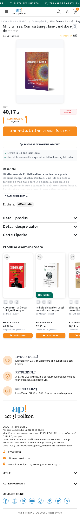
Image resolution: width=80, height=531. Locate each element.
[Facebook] (6, 501)
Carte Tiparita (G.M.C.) (15, 21)
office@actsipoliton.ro (19, 458)
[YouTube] (32, 501)
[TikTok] (40, 501)
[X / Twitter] (58, 501)
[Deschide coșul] (75, 12)
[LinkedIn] (23, 501)
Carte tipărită (39, 21)
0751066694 (14, 451)
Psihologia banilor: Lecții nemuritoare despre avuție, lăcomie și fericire (50, 309)
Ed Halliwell (13, 36)
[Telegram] (67, 501)
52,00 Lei (41, 326)
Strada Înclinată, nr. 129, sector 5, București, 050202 (35, 464)
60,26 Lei (8, 326)
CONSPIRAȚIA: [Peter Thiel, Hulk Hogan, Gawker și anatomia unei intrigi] (17, 309)
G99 (60, 512)
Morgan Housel (46, 314)
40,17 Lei (74, 326)
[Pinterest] (49, 501)
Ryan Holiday (12, 314)
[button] (6, 11)
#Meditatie (25, 204)
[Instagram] (14, 501)
